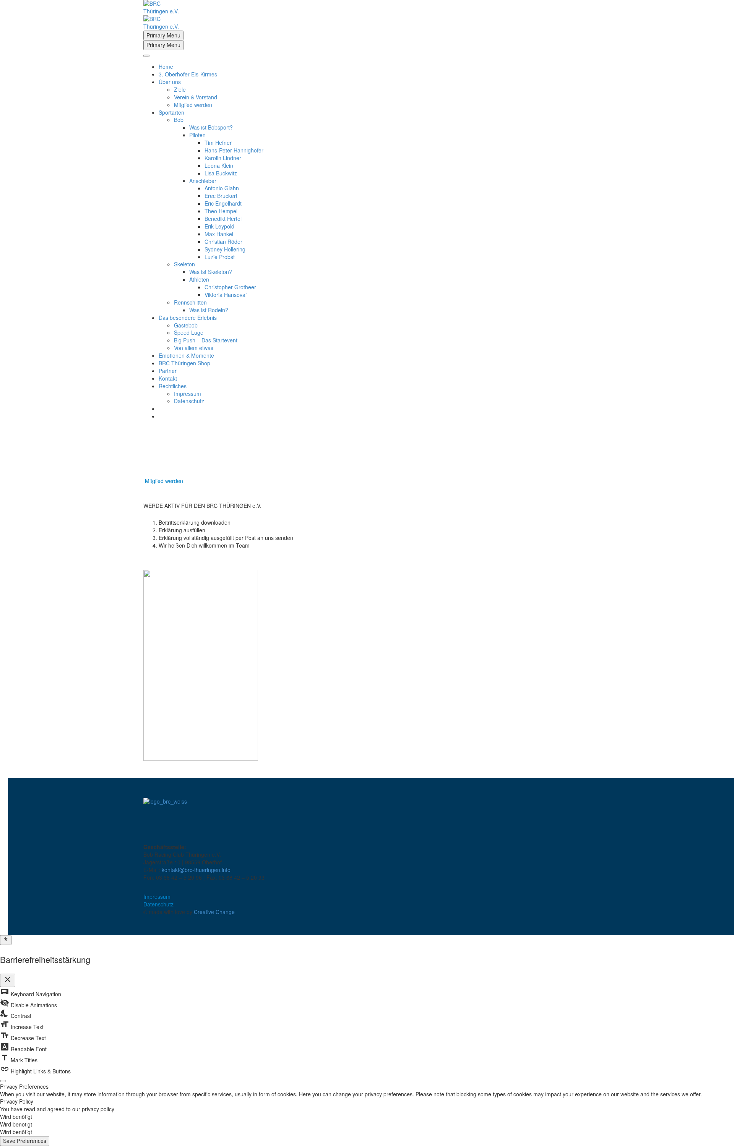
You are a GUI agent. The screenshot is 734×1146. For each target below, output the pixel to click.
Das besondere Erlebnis (188, 317)
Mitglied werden (193, 105)
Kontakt (168, 378)
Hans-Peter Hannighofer (234, 150)
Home (166, 66)
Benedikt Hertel (223, 218)
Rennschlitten (190, 302)
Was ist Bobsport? (211, 127)
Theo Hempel (221, 211)
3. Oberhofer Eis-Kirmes (188, 74)
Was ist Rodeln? (208, 310)
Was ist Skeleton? (210, 272)
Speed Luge (188, 332)
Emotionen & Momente (186, 355)
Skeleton (184, 264)
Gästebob (186, 325)
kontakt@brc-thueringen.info (196, 870)
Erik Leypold (219, 226)
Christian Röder (223, 241)
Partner (168, 370)
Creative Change (214, 912)
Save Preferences (24, 1140)
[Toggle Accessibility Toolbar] (5, 940)
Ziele (180, 89)
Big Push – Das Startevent (205, 340)
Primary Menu (163, 35)
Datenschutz (189, 401)
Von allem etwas (193, 348)
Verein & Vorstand (195, 97)
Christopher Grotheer (230, 287)
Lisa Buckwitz (221, 173)
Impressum (187, 393)
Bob (179, 119)
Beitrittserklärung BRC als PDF (182, 558)
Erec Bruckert (221, 195)
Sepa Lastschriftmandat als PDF (184, 565)
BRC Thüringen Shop (184, 363)
